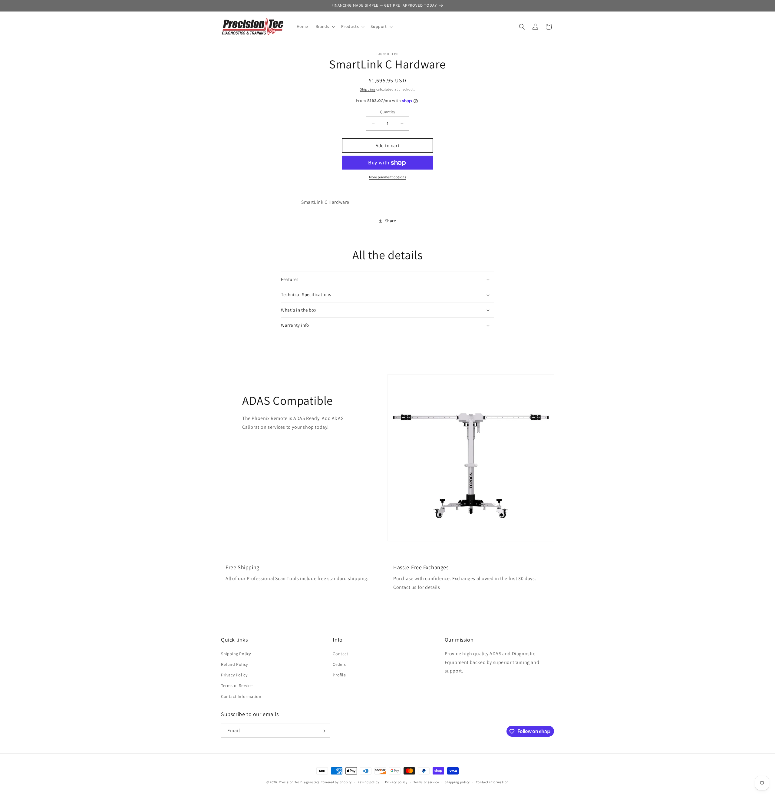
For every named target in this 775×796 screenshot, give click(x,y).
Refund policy (368, 782)
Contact (340, 653)
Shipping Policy (236, 653)
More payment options (387, 177)
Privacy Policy (234, 675)
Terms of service (426, 782)
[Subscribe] (323, 731)
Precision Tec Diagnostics (299, 782)
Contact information (492, 782)
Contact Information (241, 696)
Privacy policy (396, 782)
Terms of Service (237, 685)
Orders (339, 664)
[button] (325, 26)
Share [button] (390, 221)
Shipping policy (457, 782)
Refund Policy (234, 664)
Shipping (367, 89)
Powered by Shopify (336, 782)
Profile (339, 675)
